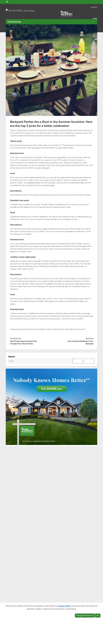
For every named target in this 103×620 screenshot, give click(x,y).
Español (94, 7)
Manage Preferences (84, 615)
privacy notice (64, 606)
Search (11, 356)
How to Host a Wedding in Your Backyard (80, 342)
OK (97, 615)
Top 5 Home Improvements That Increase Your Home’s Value (23, 342)
